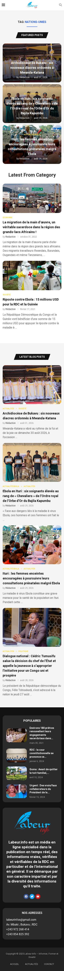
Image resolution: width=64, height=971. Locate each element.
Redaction (11, 236)
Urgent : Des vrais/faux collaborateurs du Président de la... (43, 789)
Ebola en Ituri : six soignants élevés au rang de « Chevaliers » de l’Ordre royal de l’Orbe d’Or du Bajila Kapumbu (32, 106)
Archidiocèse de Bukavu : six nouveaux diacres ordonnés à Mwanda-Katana (32, 68)
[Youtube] (37, 896)
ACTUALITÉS (31, 964)
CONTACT (49, 964)
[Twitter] (32, 896)
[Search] (60, 5)
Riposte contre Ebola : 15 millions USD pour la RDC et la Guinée (31, 302)
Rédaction (24, 77)
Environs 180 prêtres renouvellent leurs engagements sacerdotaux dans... (42, 733)
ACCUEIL (14, 964)
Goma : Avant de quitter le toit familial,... (44, 771)
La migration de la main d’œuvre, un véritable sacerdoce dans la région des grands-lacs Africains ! (31, 227)
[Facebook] (26, 896)
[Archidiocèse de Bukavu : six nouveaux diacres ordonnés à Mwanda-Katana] (32, 402)
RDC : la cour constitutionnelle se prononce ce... (42, 753)
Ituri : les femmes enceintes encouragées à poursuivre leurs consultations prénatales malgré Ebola (32, 146)
